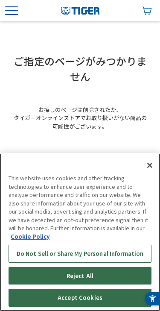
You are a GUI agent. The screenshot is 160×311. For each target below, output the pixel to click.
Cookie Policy (30, 236)
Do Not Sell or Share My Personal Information (80, 253)
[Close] (149, 165)
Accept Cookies (80, 297)
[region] (80, 232)
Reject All (80, 276)
